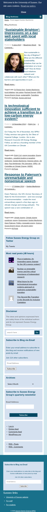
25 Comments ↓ (10, 189)
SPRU (39, 92)
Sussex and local (25, 98)
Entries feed (14, 429)
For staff (9, 501)
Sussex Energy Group (12, 95)
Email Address (12, 402)
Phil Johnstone (27, 164)
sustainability (25, 95)
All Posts (15, 98)
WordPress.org (15, 434)
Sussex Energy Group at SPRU (25, 511)
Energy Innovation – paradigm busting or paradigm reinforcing (23, 158)
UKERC (30, 166)
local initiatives (10, 92)
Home (7, 20)
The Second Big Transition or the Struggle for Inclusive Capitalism (28, 299)
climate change (19, 218)
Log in (11, 426)
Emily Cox (32, 124)
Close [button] (23, 12)
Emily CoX (18, 155)
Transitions (35, 95)
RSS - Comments (16, 447)
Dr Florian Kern (19, 90)
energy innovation (28, 155)
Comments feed (15, 432)
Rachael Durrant (30, 92)
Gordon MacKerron (32, 90)
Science (39, 223)
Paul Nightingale (15, 164)
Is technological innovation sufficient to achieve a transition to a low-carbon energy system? (23, 112)
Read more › (10, 84)
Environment (23, 220)
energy (15, 220)
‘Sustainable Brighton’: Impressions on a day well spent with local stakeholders (22, 34)
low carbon (20, 92)
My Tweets (10, 246)
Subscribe (11, 369)
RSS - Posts (14, 444)
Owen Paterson (10, 223)
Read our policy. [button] (28, 6)
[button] (40, 17)
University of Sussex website (17, 497)
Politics (18, 223)
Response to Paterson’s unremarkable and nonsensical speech (23, 178)
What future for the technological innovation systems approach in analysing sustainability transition (27, 286)
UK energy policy (27, 226)
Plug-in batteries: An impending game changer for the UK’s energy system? (29, 261)
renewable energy (28, 223)
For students (11, 505)
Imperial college (33, 161)
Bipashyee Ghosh (30, 45)
